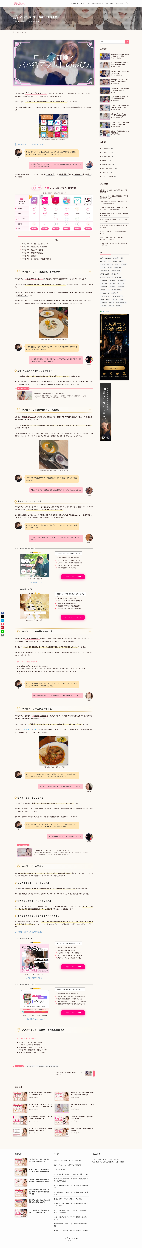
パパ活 (109, 267)
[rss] (74, 1238)
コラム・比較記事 (109, 176)
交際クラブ (106, 160)
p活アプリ (103, 261)
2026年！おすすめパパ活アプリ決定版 (67, 1160)
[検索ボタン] (127, 3)
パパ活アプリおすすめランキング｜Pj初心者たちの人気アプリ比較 (71, 1180)
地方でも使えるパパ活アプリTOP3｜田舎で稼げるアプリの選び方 (70, 1211)
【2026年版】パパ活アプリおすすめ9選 (105, 1159)
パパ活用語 (112, 287)
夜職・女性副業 (108, 164)
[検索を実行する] (127, 42)
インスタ (102, 267)
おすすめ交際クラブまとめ (34, 978)
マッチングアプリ (116, 290)
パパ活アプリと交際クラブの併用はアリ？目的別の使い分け (113, 191)
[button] (2, 613)
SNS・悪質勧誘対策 (109, 168)
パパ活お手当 (117, 267)
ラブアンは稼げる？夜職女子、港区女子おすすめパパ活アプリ (113, 220)
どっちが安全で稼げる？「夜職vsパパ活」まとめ (71, 1174)
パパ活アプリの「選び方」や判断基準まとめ (36, 259)
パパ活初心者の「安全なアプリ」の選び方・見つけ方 (51, 850)
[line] (72, 1238)
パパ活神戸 (121, 287)
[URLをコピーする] (2, 635)
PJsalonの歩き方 (59, 1169)
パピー (35, 730)
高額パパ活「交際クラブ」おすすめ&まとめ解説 (71, 1230)
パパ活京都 (103, 280)
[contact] (77, 1238)
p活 (122, 258)
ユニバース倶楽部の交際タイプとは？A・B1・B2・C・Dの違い (112, 238)
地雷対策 (114, 299)
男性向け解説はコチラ (35, 582)
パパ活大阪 (103, 283)
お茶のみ (123, 264)
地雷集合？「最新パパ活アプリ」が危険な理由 (49, 394)
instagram (108, 258)
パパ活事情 (118, 277)
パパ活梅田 (103, 287)
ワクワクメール (27, 730)
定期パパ (111, 302)
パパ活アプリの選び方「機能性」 (33, 253)
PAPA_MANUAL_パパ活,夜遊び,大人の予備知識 (108, 1162)
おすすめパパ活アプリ (106, 264)
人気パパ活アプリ (105, 296)
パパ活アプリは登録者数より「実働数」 (35, 247)
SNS (109, 261)
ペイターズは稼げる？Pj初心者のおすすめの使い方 (113, 232)
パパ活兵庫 (112, 280)
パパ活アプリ (24, 21)
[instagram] (67, 1238)
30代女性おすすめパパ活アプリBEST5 (67, 1165)
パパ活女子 (121, 283)
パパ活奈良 (112, 283)
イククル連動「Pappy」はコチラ (35, 1019)
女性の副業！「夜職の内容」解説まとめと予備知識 (71, 1224)
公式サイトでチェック (72, 577)
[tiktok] (70, 1238)
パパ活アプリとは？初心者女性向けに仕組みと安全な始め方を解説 (113, 203)
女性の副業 (103, 302)
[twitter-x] (65, 1238)
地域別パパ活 (107, 156)
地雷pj (108, 299)
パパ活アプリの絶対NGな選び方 (32, 250)
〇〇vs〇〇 (107, 172)
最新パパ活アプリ (121, 302)
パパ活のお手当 (104, 271)
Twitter (121, 261)
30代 (101, 258)
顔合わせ (111, 306)
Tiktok (115, 261)
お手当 (117, 264)
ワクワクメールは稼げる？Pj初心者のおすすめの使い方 (113, 226)
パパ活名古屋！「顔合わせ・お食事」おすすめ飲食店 (71, 1193)
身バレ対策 (103, 306)
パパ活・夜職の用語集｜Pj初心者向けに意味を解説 (71, 1186)
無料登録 (34, 228)
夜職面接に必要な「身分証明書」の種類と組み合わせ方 (113, 244)
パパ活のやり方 (115, 271)
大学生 (121, 299)
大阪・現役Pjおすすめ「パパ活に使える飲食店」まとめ (71, 1218)
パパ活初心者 (40, 1066)
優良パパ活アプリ (118, 296)
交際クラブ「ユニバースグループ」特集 (68, 1199)
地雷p (102, 299)
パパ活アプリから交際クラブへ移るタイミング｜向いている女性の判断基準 (113, 209)
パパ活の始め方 (104, 274)
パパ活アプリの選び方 (29, 256)
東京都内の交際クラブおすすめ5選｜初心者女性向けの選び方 (114, 215)
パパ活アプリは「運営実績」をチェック (35, 244)
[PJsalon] (19, 3)
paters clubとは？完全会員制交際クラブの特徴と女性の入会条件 (114, 197)
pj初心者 (115, 258)
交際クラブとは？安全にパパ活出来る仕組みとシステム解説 (71, 1204)
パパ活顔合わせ (104, 290)
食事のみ (118, 306)
